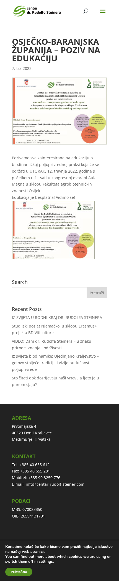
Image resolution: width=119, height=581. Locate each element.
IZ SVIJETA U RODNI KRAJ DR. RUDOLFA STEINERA (57, 317)
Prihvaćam (19, 572)
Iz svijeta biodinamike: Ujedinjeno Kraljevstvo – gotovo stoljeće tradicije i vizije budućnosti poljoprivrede (55, 362)
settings (46, 561)
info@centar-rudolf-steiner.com (55, 484)
